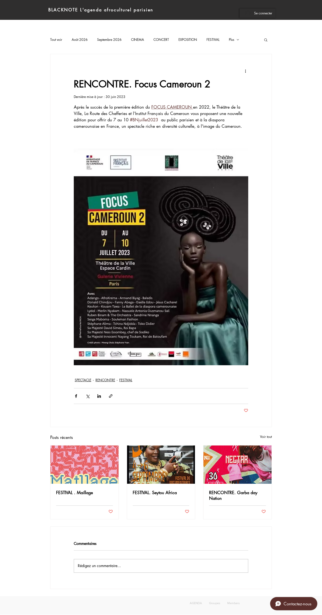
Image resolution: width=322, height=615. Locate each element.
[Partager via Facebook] (76, 396)
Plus (231, 39)
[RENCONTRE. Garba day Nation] (237, 464)
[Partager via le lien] (110, 396)
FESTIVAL (212, 39)
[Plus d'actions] (245, 71)
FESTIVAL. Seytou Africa (155, 492)
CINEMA (137, 39)
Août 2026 (80, 39)
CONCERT (161, 39)
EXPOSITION (187, 39)
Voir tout (266, 436)
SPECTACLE (83, 380)
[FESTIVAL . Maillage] (84, 464)
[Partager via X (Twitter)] (87, 396)
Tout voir (56, 39)
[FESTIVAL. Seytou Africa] (161, 464)
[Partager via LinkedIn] (99, 396)
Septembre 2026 (109, 39)
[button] (266, 40)
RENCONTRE (105, 380)
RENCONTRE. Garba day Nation (233, 495)
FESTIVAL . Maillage (74, 492)
